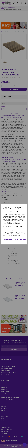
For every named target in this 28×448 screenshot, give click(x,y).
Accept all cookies (20, 239)
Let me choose (8, 239)
